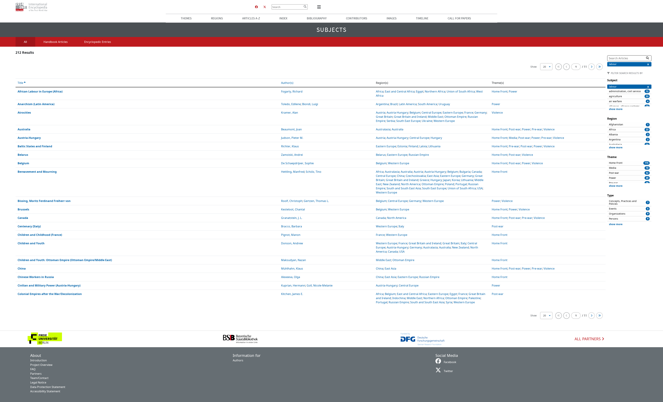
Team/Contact (39, 378)
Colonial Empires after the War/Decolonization (50, 294)
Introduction (38, 360)
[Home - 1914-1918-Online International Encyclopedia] (33, 7)
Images (392, 18)
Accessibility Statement (45, 391)
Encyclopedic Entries (97, 42)
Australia (24, 129)
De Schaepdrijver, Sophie (297, 163)
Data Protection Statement (47, 387)
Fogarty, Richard (291, 91)
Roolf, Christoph (291, 201)
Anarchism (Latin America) (36, 104)
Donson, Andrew (292, 243)
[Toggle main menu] (319, 7)
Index (283, 18)
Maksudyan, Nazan (293, 260)
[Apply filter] (647, 58)
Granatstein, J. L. (291, 218)
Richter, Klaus (290, 146)
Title (21, 83)
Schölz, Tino (313, 172)
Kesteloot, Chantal (293, 209)
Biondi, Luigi (310, 104)
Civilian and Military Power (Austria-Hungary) (49, 285)
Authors (238, 360)
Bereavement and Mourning (37, 172)
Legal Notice (38, 382)
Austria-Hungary (29, 138)
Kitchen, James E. (292, 294)
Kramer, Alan (289, 112)
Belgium (23, 163)
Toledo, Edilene (291, 104)
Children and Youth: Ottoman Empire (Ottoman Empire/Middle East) (65, 260)
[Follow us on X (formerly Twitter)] (264, 7)
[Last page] (599, 66)
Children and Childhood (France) (40, 235)
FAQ (33, 369)
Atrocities (24, 112)
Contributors (356, 18)
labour (613, 64)
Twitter (448, 371)
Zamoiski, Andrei (292, 155)
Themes (186, 18)
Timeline (422, 18)
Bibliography (317, 18)
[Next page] (591, 66)
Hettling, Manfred (292, 172)
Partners (36, 374)
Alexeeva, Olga (290, 277)
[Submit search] (305, 6)
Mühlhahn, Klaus (292, 268)
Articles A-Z (251, 18)
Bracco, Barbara (291, 226)
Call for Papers (459, 18)
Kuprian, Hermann (293, 285)
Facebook (450, 362)
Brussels (23, 209)
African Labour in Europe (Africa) (40, 91)
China (22, 268)
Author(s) (287, 83)
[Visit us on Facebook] (256, 7)
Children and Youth (31, 243)
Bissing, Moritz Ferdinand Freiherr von (44, 201)
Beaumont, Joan (291, 129)
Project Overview (41, 365)
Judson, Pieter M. (292, 138)
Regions (217, 18)
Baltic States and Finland (35, 146)
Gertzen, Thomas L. (316, 201)
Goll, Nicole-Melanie (320, 285)
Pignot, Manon (290, 235)
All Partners (588, 338)
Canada (23, 218)
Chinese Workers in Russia (36, 277)
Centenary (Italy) (29, 226)
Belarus (23, 155)
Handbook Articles (56, 42)
